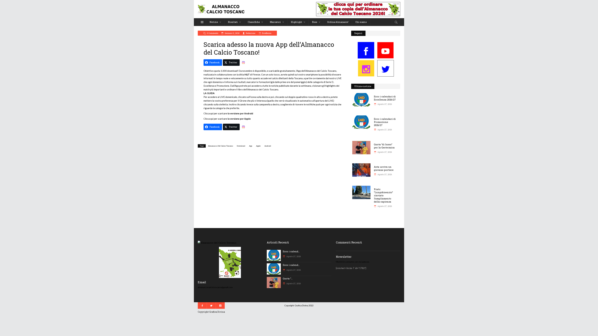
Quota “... (287, 278)
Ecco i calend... (291, 251)
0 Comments (212, 33)
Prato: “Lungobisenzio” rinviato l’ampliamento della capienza (383, 195)
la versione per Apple (239, 118)
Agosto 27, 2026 (384, 104)
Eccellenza (266, 33)
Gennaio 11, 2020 (232, 33)
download (241, 146)
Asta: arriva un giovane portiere (384, 168)
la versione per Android (240, 113)
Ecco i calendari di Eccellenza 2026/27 (385, 98)
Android (267, 146)
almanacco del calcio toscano (220, 146)
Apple (258, 146)
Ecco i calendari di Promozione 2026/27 (385, 122)
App (250, 146)
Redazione (250, 33)
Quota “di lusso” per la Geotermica (384, 146)
